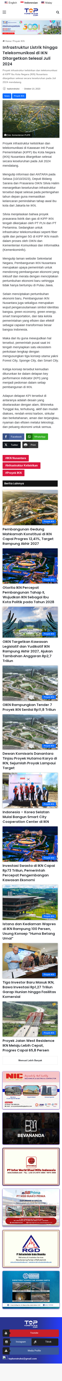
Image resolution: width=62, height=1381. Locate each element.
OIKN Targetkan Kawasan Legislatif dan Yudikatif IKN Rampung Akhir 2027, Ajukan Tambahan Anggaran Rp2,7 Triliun (28, 651)
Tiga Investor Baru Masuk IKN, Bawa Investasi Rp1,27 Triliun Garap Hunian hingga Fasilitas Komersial (29, 989)
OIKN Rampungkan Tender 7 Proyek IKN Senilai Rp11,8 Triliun (29, 707)
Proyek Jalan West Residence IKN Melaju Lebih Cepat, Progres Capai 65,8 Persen (28, 1045)
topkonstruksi (13, 89)
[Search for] (57, 13)
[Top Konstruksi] (31, 12)
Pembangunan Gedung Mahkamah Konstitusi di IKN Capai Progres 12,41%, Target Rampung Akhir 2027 (28, 536)
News (7, 96)
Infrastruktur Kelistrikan (22, 465)
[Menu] (4, 13)
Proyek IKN (18, 41)
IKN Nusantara (16, 458)
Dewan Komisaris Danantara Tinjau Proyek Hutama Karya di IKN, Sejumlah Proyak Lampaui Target (30, 760)
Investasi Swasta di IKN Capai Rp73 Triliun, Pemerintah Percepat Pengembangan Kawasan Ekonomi (29, 872)
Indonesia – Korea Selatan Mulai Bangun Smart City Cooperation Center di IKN (26, 817)
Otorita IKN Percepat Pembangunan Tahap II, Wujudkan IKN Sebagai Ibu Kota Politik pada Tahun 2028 (28, 594)
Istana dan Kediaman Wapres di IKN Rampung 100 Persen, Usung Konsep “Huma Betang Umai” (29, 931)
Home (8, 41)
